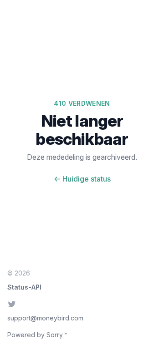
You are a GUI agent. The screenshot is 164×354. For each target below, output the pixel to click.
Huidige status (82, 178)
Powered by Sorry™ (37, 335)
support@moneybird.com (45, 318)
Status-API (24, 287)
